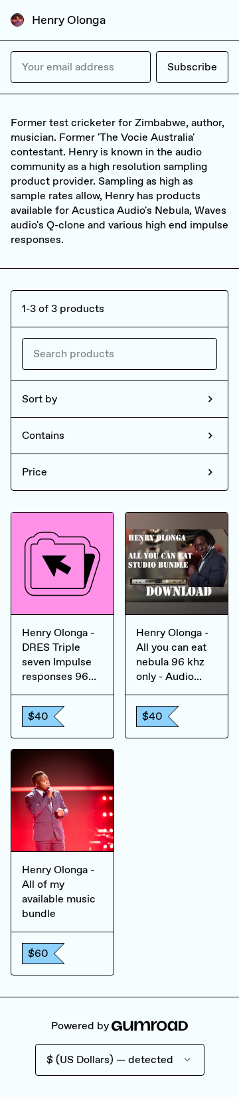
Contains (43, 435)
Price (34, 471)
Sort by (39, 398)
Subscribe (192, 66)
